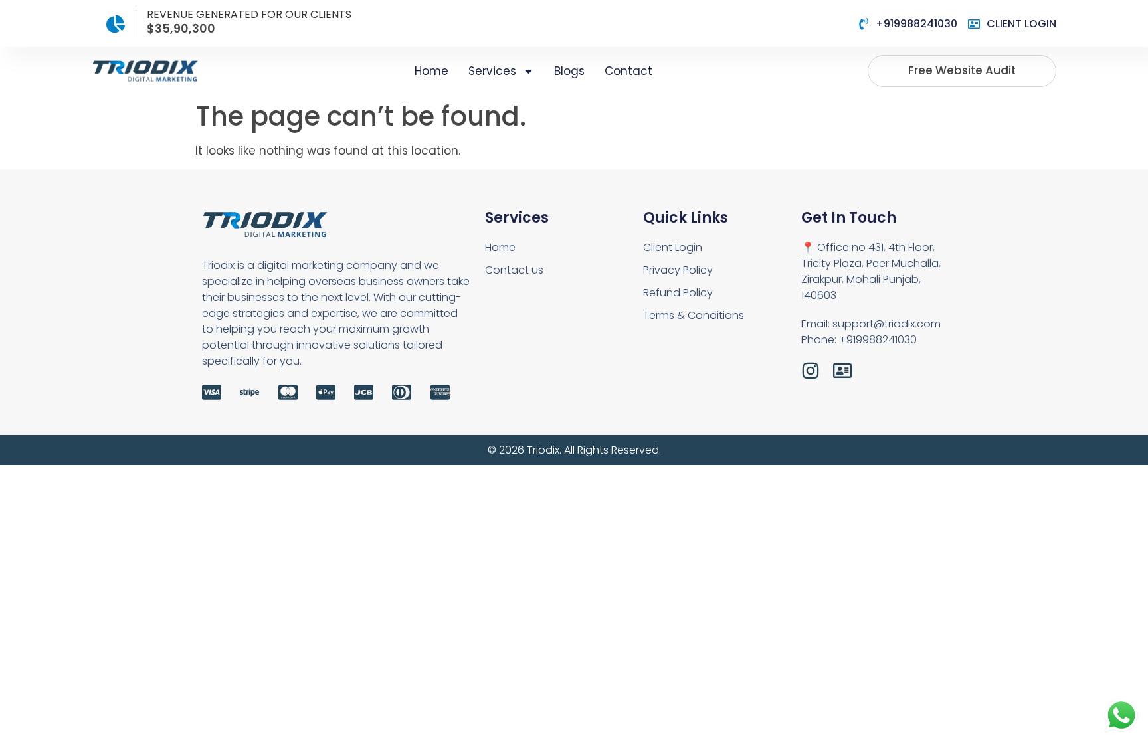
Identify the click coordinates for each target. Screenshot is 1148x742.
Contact (628, 71)
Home (431, 71)
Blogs (569, 71)
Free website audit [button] (962, 70)
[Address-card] (842, 370)
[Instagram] (810, 370)
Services (492, 71)
